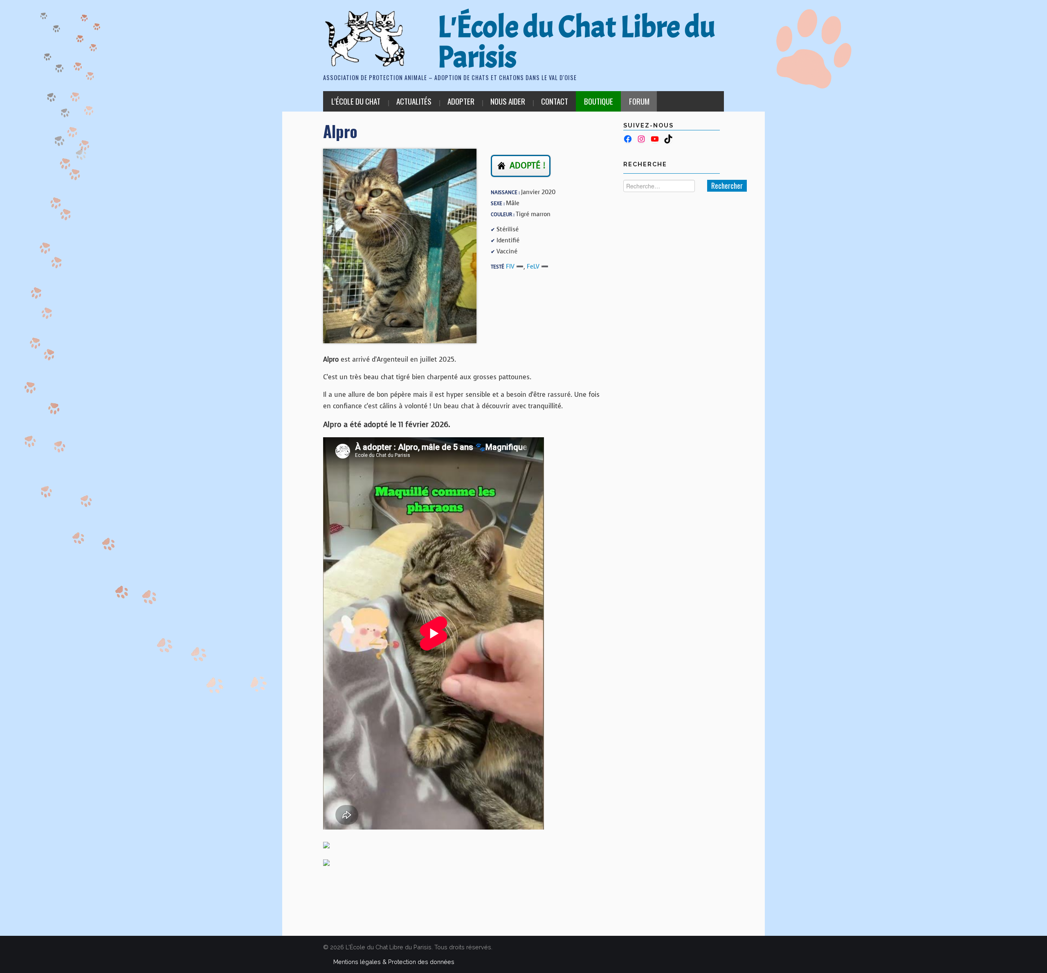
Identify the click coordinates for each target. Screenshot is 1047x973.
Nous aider (507, 101)
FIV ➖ (515, 266)
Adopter (460, 101)
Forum (639, 101)
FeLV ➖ (537, 266)
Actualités (413, 101)
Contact (554, 101)
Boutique (598, 101)
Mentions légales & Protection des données (393, 961)
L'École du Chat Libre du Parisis (576, 42)
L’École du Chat (355, 101)
